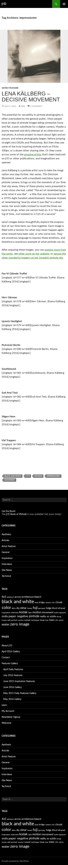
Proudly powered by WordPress (15, 861)
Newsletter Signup (11, 717)
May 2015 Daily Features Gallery (19, 693)
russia (4, 620)
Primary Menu (64, 4)
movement (9, 480)
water (6, 624)
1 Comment (36, 106)
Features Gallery (10, 663)
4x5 (4, 596)
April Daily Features (13, 669)
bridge (42, 602)
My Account (8, 711)
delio (14, 608)
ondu (5, 616)
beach (37, 597)
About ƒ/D (7, 645)
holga (48, 608)
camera (48, 602)
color (6, 607)
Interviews (7, 564)
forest (29, 608)
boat (36, 602)
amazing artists (32, 154)
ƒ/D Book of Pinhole (16, 514)
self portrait (12, 620)
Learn (4, 705)
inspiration (6, 613)
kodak (23, 612)
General (5, 552)
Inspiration (7, 558)
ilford (54, 608)
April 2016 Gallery (11, 651)
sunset (27, 620)
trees (51, 620)
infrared (61, 608)
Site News (7, 570)
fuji (35, 608)
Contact (6, 657)
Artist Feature (10, 88)
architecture (27, 597)
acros (18, 597)
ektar (23, 608)
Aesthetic (6, 534)
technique (35, 620)
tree (46, 620)
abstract (10, 597)
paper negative (18, 616)
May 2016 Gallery (12, 699)
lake (30, 613)
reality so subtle (48, 616)
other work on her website (33, 253)
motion (36, 612)
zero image (19, 624)
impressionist (53, 476)
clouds (58, 602)
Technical (6, 576)
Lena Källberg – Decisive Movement (31, 96)
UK (56, 620)
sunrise (21, 620)
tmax (42, 620)
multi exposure (60, 613)
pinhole (34, 616)
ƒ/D (4, 3)
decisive (38, 476)
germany (41, 608)
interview (15, 613)
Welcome (6, 723)
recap (58, 617)
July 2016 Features (12, 675)
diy (18, 608)
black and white (12, 476)
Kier (23, 106)
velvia (61, 620)
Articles (5, 540)
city (28, 476)
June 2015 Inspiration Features (19, 681)
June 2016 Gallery (12, 687)
